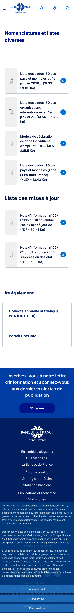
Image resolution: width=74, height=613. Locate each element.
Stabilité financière (37, 485)
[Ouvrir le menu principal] (5, 7)
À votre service (37, 472)
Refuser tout (37, 598)
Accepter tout (37, 589)
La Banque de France (37, 464)
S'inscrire (37, 408)
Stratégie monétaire (37, 479)
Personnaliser (37, 608)
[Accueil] (37, 433)
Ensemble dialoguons (37, 452)
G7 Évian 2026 (37, 458)
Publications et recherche (37, 493)
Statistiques (37, 499)
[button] (67, 8)
